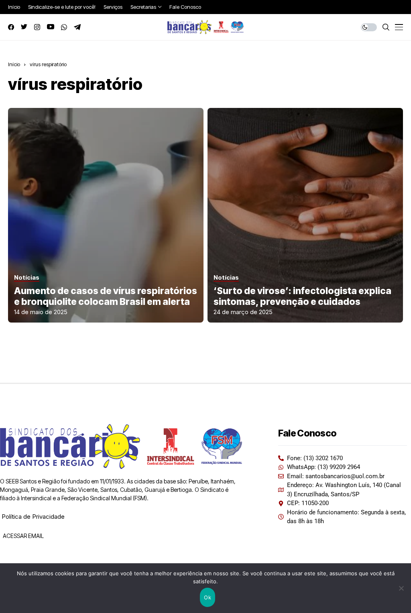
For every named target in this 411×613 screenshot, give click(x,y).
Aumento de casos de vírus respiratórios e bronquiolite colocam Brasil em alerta (105, 296)
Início (14, 64)
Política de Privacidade (33, 516)
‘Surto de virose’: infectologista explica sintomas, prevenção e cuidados (302, 296)
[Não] (401, 588)
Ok (207, 597)
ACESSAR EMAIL (23, 535)
